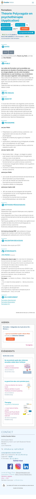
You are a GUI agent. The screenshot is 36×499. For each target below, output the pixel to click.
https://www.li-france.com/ (23, 474)
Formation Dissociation (8, 302)
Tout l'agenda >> (29, 345)
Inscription (25, 28)
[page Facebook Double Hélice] (10, 466)
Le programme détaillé (25, 32)
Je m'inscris (10, 339)
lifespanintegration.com (23, 472)
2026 (5, 52)
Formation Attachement (8, 300)
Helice (9, 2)
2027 (11, 52)
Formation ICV (5, 304)
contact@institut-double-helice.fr (11, 453)
